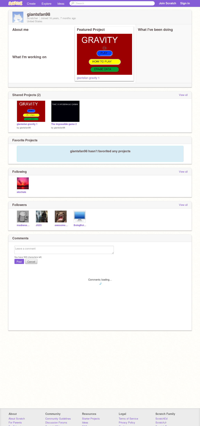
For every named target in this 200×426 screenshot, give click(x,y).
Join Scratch (167, 3)
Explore (46, 3)
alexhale (21, 192)
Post (19, 261)
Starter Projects (91, 418)
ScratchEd (161, 418)
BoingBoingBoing (80, 225)
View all (183, 95)
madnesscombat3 (23, 225)
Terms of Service (128, 418)
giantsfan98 (25, 127)
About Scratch (17, 418)
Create (31, 3)
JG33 (39, 225)
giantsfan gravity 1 (88, 78)
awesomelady (61, 225)
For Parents (15, 422)
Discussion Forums (56, 422)
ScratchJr (160, 422)
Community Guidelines (58, 418)
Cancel (31, 261)
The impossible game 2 (64, 124)
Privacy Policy (127, 422)
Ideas (60, 3)
